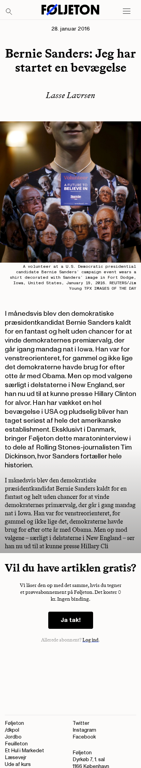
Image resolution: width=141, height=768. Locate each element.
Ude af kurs (18, 764)
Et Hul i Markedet (24, 750)
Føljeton (14, 723)
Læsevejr (15, 757)
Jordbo (13, 737)
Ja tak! (71, 620)
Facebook (84, 737)
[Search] (9, 12)
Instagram (84, 730)
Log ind (90, 640)
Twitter (81, 723)
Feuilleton (16, 743)
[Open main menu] (126, 11)
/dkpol (12, 730)
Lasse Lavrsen (70, 95)
